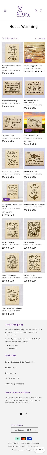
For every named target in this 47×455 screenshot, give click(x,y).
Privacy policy (34, 446)
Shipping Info (10, 373)
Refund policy (21, 446)
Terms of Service (12, 378)
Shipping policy (31, 450)
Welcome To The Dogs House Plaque (32, 102)
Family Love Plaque (31, 135)
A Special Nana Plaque (10, 101)
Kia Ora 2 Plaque (8, 242)
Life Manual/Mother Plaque (12, 308)
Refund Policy (11, 367)
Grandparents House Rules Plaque (12, 205)
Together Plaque (8, 135)
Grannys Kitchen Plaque (11, 171)
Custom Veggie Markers (33, 66)
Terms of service (18, 450)
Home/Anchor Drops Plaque (34, 204)
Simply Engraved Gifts (22, 443)
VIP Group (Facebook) (14, 384)
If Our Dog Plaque (30, 171)
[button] (4, 10)
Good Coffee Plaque (9, 275)
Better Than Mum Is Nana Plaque (11, 67)
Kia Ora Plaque (29, 275)
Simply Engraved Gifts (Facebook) (19, 362)
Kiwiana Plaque (29, 242)
